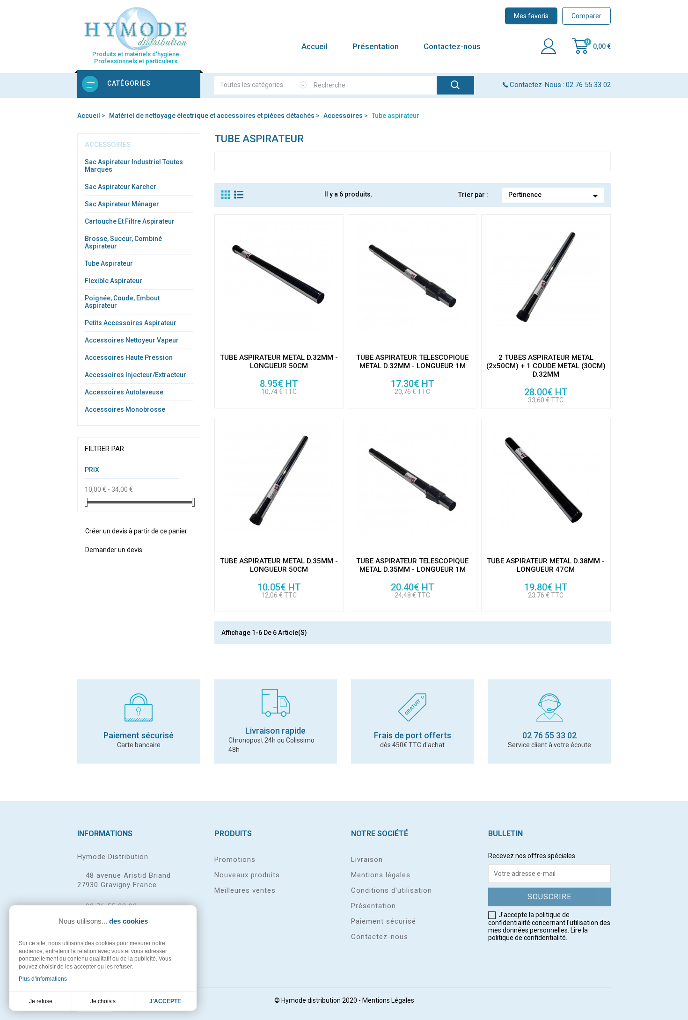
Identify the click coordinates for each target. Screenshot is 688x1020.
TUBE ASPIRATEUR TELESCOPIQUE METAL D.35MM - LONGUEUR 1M (412, 565)
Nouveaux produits (247, 875)
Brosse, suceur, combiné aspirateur (123, 242)
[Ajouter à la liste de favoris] (336, 340)
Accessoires (108, 144)
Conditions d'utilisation (391, 890)
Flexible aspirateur (113, 280)
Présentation (375, 46)
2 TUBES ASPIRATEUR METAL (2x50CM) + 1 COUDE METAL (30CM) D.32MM (546, 366)
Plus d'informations (43, 979)
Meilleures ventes (245, 890)
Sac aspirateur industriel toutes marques (134, 165)
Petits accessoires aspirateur (130, 323)
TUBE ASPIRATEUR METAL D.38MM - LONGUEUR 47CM (546, 565)
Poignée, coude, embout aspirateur (122, 301)
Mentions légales (380, 875)
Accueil (314, 46)
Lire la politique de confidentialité (538, 933)
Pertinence (554, 196)
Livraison (367, 859)
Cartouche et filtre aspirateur (130, 221)
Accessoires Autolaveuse (124, 392)
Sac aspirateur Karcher (120, 186)
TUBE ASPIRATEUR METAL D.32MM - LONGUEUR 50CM (279, 361)
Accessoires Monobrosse (125, 409)
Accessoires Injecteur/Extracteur (135, 375)
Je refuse (40, 1001)
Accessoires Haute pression (129, 357)
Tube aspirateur (109, 263)
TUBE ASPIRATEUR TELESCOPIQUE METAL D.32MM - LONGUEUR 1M (412, 361)
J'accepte (165, 1001)
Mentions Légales (388, 1000)
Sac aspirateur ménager (122, 204)
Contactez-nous (452, 46)
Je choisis (103, 1001)
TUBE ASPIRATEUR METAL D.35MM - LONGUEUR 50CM (279, 565)
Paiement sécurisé (383, 921)
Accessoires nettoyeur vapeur (132, 340)
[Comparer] (336, 299)
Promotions (235, 859)
